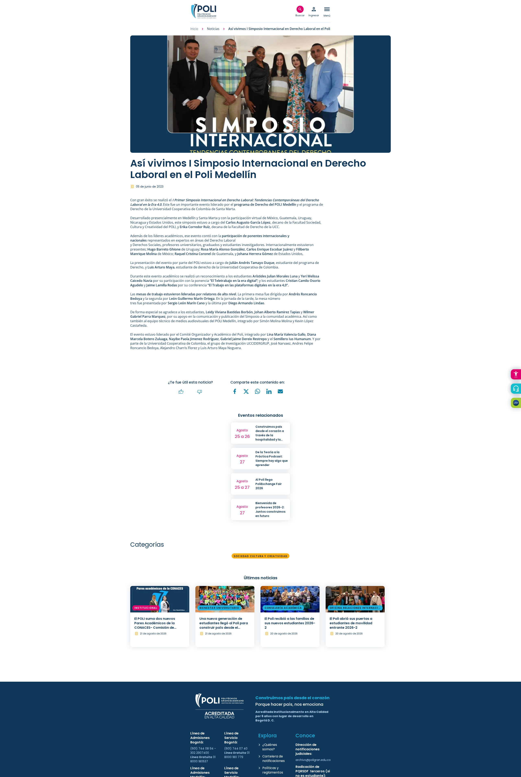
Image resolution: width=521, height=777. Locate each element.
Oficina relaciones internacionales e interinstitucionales (355, 608)
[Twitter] (246, 392)
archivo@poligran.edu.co (313, 760)
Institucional (146, 608)
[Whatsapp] (258, 391)
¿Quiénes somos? (269, 747)
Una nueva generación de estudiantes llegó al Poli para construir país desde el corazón (223, 625)
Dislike (199, 392)
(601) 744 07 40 (236, 748)
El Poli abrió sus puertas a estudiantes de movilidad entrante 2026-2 (351, 623)
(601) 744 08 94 (202, 748)
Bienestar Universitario (219, 608)
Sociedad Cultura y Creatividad (260, 556)
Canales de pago (517, 403)
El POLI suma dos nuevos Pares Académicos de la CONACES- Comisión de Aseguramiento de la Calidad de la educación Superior (158, 627)
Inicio (194, 29)
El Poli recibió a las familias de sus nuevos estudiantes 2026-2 (290, 623)
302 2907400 (199, 753)
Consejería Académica (283, 608)
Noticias (213, 29)
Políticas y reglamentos (272, 770)
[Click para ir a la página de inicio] (203, 11)
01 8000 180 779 (237, 755)
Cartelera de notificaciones (273, 758)
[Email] (280, 391)
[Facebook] (235, 391)
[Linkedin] (269, 391)
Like (181, 392)
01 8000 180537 (203, 759)
